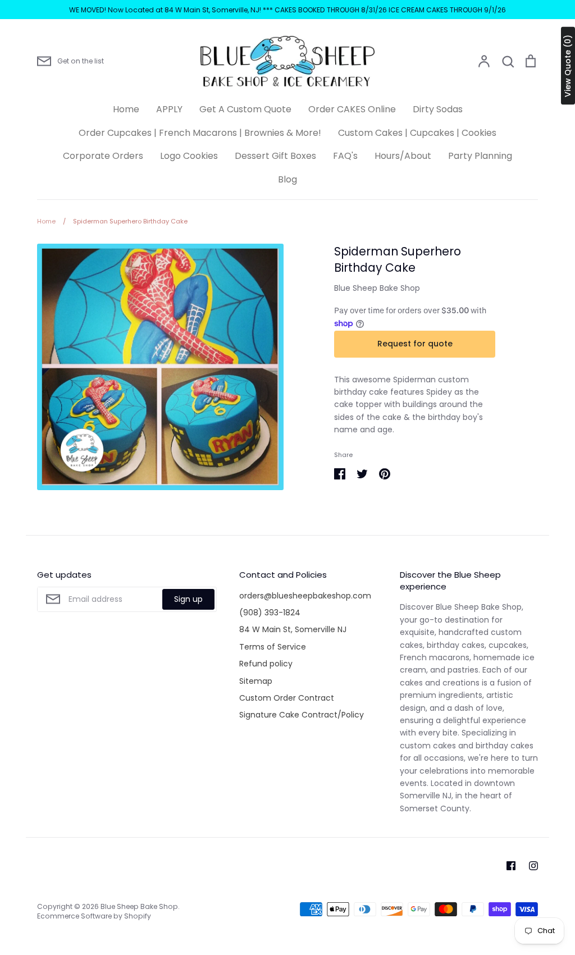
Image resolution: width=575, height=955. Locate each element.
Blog (287, 179)
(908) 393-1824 (269, 612)
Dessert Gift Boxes (275, 155)
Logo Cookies (189, 155)
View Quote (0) (567, 66)
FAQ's (345, 155)
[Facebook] (511, 866)
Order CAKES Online (352, 109)
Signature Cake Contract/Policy (301, 714)
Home (126, 109)
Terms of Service (272, 646)
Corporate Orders (103, 155)
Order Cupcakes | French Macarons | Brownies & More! (200, 132)
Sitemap (255, 681)
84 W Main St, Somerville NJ (292, 629)
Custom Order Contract (286, 697)
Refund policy (266, 663)
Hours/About (403, 155)
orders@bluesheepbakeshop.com (305, 595)
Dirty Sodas (438, 109)
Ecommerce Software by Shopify (94, 916)
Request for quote (415, 343)
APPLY (169, 109)
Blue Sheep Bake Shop (377, 288)
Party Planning (480, 155)
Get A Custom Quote (245, 109)
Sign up (188, 599)
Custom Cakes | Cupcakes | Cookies (417, 132)
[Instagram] (533, 866)
